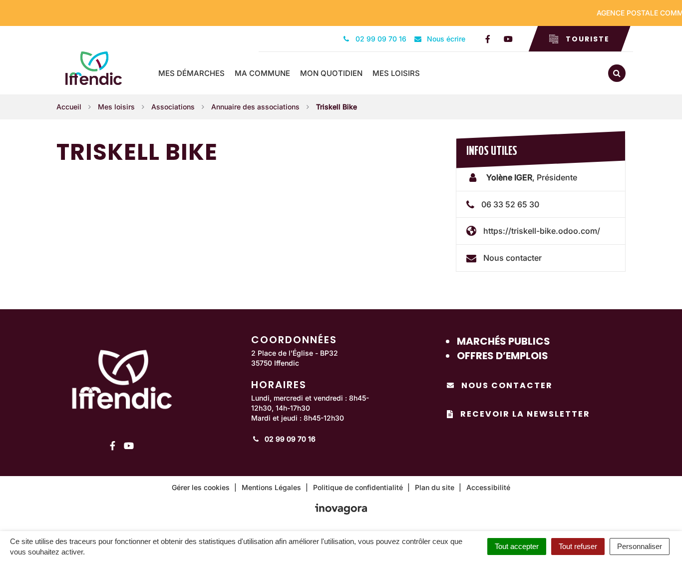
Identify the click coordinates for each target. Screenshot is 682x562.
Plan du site (434, 487)
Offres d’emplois (502, 356)
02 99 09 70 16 (289, 439)
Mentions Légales (271, 487)
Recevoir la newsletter (525, 414)
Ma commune (262, 73)
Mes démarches (191, 73)
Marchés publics (503, 341)
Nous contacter (512, 258)
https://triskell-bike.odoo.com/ (541, 231)
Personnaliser (639, 546)
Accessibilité (488, 487)
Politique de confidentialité (358, 487)
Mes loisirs (396, 73)
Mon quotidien (331, 73)
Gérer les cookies (201, 487)
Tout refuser (578, 546)
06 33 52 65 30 (510, 204)
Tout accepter (517, 546)
